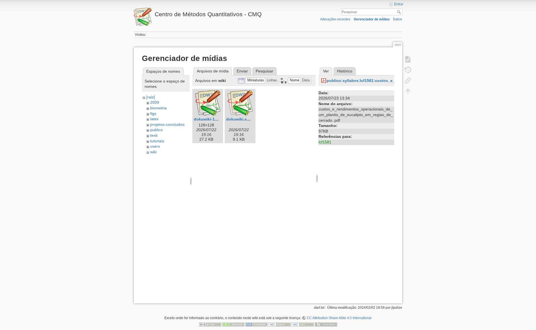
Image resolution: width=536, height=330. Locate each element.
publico (156, 130)
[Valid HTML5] (280, 324)
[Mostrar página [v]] (407, 59)
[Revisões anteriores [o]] (407, 70)
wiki (153, 152)
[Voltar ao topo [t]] (407, 91)
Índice (397, 19)
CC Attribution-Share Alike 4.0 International (339, 318)
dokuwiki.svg (239, 119)
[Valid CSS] (303, 324)
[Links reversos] (407, 80)
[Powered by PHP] (256, 324)
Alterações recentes (335, 19)
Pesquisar (399, 12)
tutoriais (157, 141)
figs (153, 113)
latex (154, 119)
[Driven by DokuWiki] (326, 324)
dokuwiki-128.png (211, 119)
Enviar (242, 71)
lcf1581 (325, 142)
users (155, 146)
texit (153, 135)
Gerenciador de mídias (372, 19)
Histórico (344, 71)
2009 (154, 102)
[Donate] (233, 324)
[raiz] (150, 97)
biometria (158, 108)
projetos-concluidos (167, 124)
